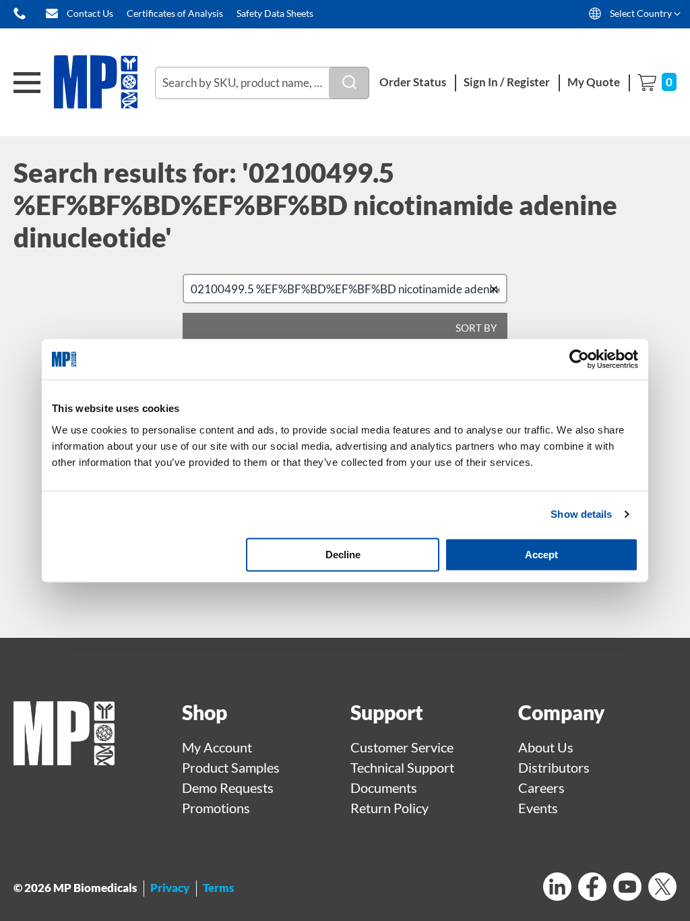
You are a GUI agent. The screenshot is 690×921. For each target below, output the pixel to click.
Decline (342, 554)
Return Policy (389, 808)
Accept (541, 554)
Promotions (216, 808)
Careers (541, 787)
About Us (545, 747)
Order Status (412, 82)
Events (538, 808)
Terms (218, 888)
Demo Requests (228, 787)
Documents (383, 787)
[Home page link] (64, 760)
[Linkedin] (557, 888)
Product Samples (231, 767)
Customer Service (401, 747)
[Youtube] (627, 888)
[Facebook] (592, 888)
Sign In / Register (507, 82)
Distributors (554, 767)
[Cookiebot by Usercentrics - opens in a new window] (579, 359)
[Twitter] (662, 888)
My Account (217, 747)
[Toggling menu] (26, 82)
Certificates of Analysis (175, 13)
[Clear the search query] (496, 288)
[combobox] (262, 83)
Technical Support (402, 767)
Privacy (169, 888)
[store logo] (104, 82)
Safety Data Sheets (275, 13)
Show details (581, 514)
